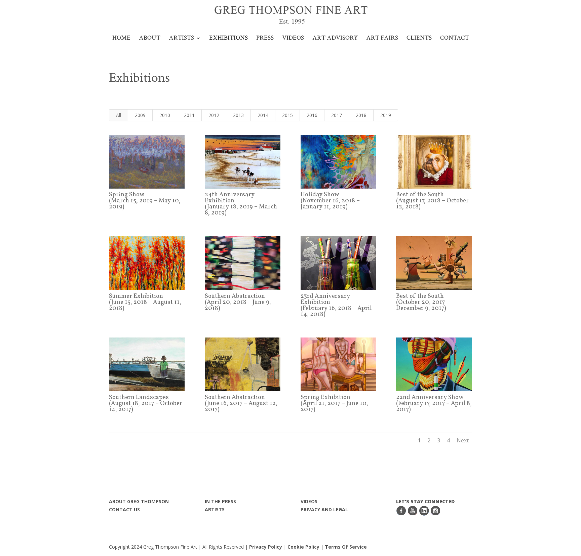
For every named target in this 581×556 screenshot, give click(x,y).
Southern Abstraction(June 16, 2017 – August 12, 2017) (241, 403)
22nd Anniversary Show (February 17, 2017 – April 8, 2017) (434, 403)
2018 (361, 115)
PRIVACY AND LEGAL (324, 509)
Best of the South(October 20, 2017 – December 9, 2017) (423, 302)
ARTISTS (181, 39)
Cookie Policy (304, 547)
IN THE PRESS (220, 501)
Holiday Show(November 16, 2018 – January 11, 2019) (330, 201)
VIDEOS (293, 39)
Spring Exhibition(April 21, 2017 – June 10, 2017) (334, 403)
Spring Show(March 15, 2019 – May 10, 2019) (145, 201)
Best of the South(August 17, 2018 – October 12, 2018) (432, 201)
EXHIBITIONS (228, 39)
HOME (121, 39)
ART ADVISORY (335, 39)
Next (463, 440)
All (118, 115)
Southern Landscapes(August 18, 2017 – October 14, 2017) (145, 403)
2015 (287, 115)
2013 (238, 115)
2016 (312, 115)
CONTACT (454, 39)
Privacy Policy (265, 547)
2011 (189, 115)
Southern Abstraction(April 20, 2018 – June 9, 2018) (238, 302)
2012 (213, 115)
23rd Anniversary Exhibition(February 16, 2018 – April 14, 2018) (336, 305)
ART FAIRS (382, 39)
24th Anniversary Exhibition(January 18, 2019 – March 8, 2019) (241, 204)
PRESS (265, 39)
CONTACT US (124, 509)
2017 (336, 115)
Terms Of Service (346, 547)
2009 (140, 115)
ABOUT (149, 39)
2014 (263, 115)
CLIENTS (419, 39)
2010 (164, 115)
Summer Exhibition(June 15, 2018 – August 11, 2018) (145, 302)
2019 (385, 115)
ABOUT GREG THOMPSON (139, 501)
